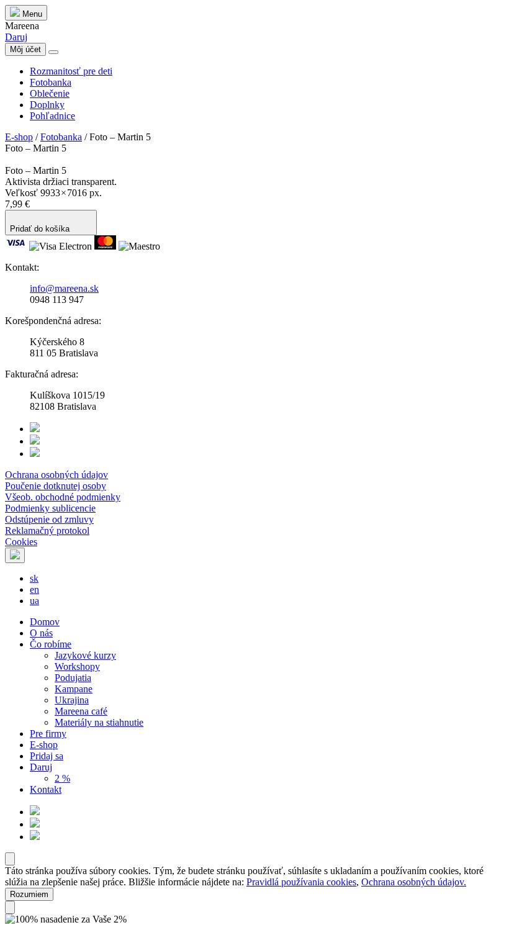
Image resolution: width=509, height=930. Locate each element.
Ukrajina (72, 700)
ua (34, 600)
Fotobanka (50, 82)
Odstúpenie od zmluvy (49, 519)
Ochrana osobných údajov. (413, 882)
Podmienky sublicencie (50, 508)
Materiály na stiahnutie (99, 722)
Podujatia (73, 677)
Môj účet (25, 49)
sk (34, 578)
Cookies (21, 541)
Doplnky (47, 104)
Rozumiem (29, 894)
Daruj (16, 37)
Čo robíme (50, 644)
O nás (41, 633)
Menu (31, 14)
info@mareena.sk (64, 288)
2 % (62, 778)
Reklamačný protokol (47, 530)
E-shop (19, 137)
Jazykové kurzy (85, 655)
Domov (45, 621)
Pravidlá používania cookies (301, 882)
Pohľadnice (52, 116)
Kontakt (45, 789)
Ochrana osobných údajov (56, 474)
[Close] (10, 858)
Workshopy (77, 666)
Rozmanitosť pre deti (71, 71)
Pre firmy (48, 733)
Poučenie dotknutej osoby (55, 486)
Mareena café (81, 711)
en (34, 589)
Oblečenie (50, 93)
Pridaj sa (46, 756)
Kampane (73, 689)
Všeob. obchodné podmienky (62, 497)
